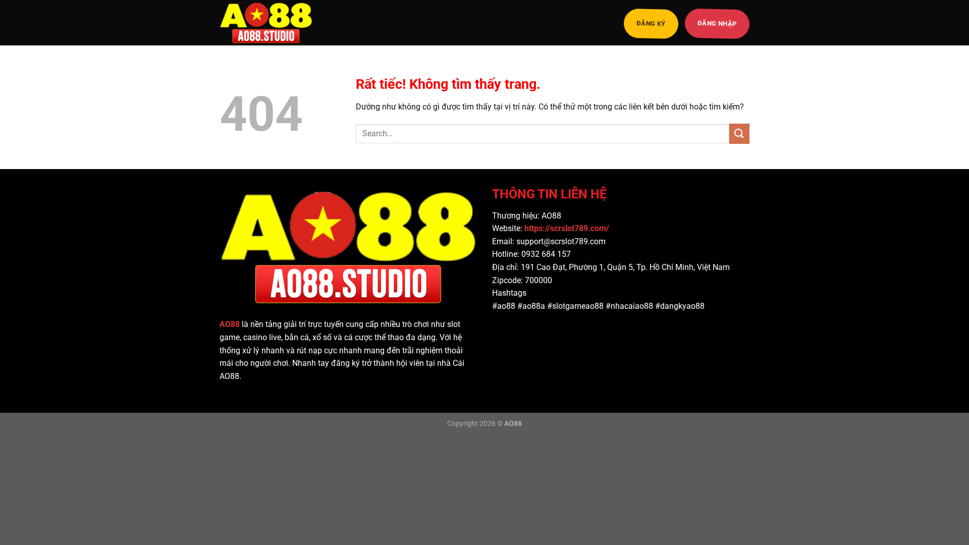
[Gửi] (739, 133)
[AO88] (270, 22)
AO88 (230, 324)
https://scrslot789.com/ (567, 228)
